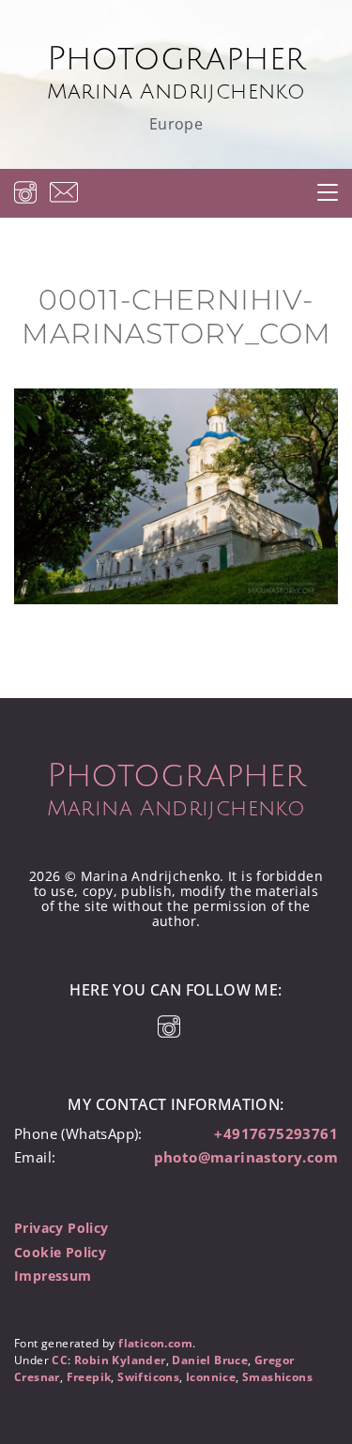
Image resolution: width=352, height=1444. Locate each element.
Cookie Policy (60, 1252)
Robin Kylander (120, 1360)
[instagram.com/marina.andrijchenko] (25, 191)
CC (60, 1360)
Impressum (53, 1275)
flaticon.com (155, 1343)
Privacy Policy (61, 1228)
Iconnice (211, 1377)
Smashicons (277, 1377)
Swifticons (148, 1377)
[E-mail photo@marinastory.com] (64, 191)
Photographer (176, 72)
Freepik (89, 1377)
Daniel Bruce (210, 1360)
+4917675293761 (276, 1133)
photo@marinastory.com (246, 1157)
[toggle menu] (327, 192)
